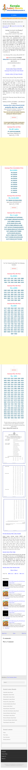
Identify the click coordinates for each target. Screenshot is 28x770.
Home (14, 633)
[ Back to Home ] (14, 570)
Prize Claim (5, 734)
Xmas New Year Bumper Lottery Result (11, 710)
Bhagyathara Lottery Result (8, 694)
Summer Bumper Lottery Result (9, 713)
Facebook (11, 573)
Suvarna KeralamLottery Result (9, 703)
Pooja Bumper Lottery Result (9, 722)
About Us (3, 758)
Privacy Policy (4, 753)
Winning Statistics (6, 739)
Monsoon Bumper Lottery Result (9, 717)
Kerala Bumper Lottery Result (9, 708)
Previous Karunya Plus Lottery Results (12, 533)
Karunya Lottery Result (7, 706)
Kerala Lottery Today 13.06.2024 (14, 69)
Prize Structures (6, 737)
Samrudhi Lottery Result (8, 692)
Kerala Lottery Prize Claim (9, 552)
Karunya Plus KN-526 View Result (14, 70)
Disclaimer (4, 751)
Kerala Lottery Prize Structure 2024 (11, 567)
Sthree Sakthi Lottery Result (8, 697)
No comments (5, 27)
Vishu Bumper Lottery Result (9, 715)
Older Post (24, 633)
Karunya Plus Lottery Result (16, 26)
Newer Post (4, 633)
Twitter (17, 573)
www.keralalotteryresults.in (17, 764)
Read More (7, 588)
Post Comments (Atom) (11, 677)
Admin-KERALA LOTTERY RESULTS (16, 765)
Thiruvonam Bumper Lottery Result (10, 720)
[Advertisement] (14, 151)
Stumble (22, 573)
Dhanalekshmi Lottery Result (9, 699)
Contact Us (4, 756)
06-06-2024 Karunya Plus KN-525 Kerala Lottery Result (13, 23)
